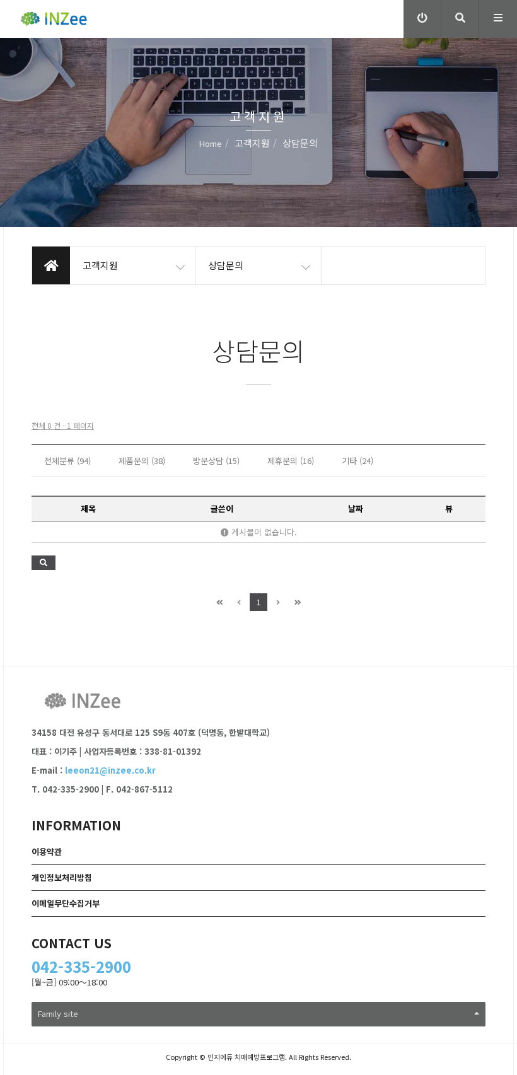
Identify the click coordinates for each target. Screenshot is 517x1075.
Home (210, 143)
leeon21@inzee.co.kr (110, 770)
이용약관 (47, 851)
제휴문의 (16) (290, 461)
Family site (58, 1014)
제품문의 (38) (142, 461)
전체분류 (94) (67, 461)
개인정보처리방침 (62, 877)
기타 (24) (357, 461)
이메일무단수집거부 (66, 903)
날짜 (355, 508)
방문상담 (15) (216, 461)
